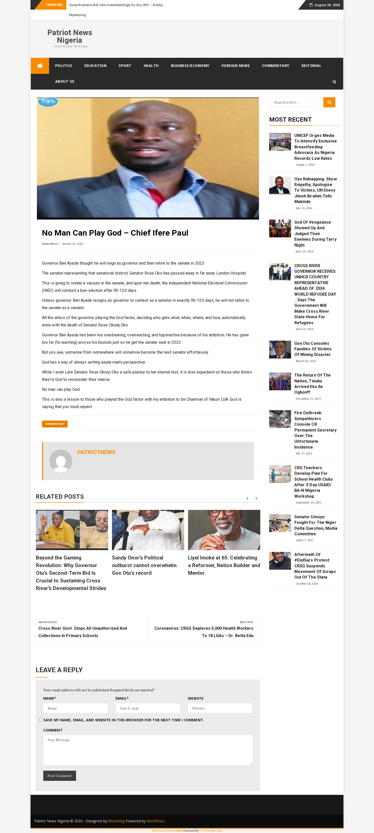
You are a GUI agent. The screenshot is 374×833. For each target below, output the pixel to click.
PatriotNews (50, 244)
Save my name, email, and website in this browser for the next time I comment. (124, 719)
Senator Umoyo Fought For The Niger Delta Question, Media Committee (315, 525)
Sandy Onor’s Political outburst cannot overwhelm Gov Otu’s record (144, 565)
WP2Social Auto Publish (167, 830)
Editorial (311, 65)
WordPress (156, 820)
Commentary (275, 65)
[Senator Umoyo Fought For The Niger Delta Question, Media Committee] (280, 523)
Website (196, 698)
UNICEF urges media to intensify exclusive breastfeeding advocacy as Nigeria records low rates (315, 147)
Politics (63, 65)
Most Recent (290, 119)
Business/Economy (190, 65)
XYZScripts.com (211, 830)
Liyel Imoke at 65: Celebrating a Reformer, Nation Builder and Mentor (224, 565)
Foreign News (236, 65)
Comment (53, 730)
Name (49, 698)
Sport (125, 65)
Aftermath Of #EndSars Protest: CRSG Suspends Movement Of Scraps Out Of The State (315, 566)
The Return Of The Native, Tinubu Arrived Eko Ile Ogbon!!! (312, 384)
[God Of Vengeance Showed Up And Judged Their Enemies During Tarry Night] (280, 228)
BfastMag (116, 820)
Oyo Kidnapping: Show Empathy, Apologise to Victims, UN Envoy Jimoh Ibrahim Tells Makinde (315, 190)
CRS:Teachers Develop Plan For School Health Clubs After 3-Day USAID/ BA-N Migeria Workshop (313, 482)
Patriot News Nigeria (69, 36)
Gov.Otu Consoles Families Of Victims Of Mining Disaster (313, 349)
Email (122, 698)
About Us (65, 81)
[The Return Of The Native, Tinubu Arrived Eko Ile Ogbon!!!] (280, 381)
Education (95, 65)
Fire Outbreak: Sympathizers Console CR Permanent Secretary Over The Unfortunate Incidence (315, 429)
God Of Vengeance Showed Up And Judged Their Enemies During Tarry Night (315, 234)
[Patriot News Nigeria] (40, 66)
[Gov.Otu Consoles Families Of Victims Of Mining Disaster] (280, 349)
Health (151, 65)
